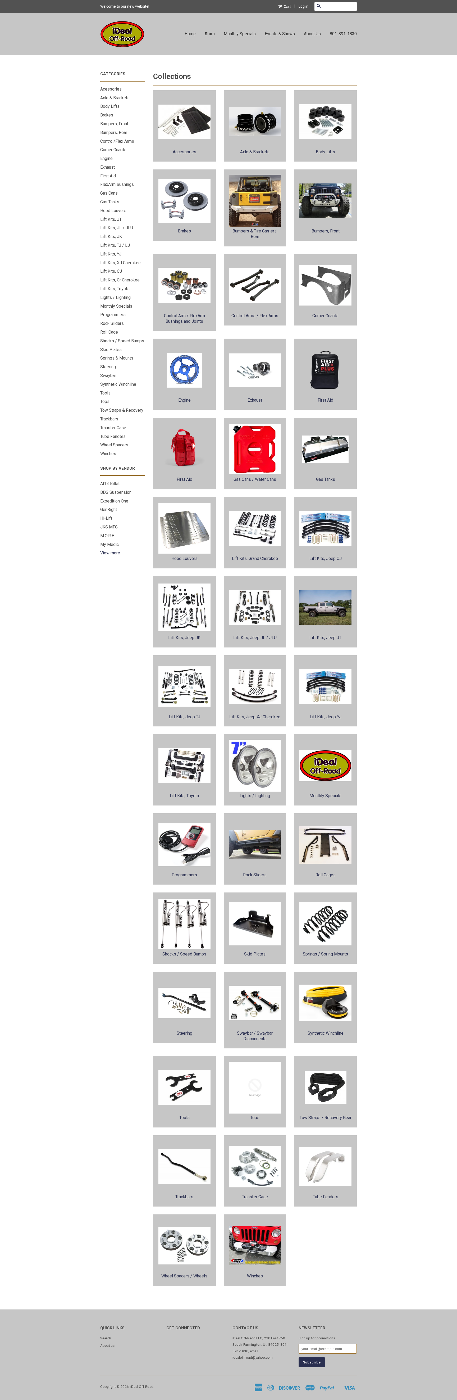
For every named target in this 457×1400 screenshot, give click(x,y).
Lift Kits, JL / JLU (116, 227)
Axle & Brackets (115, 97)
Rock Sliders (112, 323)
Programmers (113, 314)
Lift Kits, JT (111, 219)
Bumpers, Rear (113, 132)
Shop (210, 33)
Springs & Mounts (116, 358)
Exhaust (107, 167)
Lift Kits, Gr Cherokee (120, 279)
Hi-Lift (106, 518)
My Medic (109, 544)
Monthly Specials (240, 33)
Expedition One (114, 501)
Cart (287, 7)
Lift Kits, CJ (111, 271)
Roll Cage (109, 332)
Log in (303, 6)
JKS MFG (109, 527)
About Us (312, 33)
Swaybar (108, 375)
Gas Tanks (109, 201)
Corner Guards (113, 149)
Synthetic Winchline (118, 384)
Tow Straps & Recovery (121, 410)
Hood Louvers (113, 210)
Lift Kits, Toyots (115, 288)
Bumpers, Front (114, 123)
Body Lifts (110, 106)
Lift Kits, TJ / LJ (115, 245)
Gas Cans (109, 193)
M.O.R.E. (107, 535)
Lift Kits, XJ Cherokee (120, 262)
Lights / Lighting (115, 297)
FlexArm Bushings (117, 184)
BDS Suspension (115, 492)
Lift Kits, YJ (110, 254)
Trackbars (109, 418)
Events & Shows (280, 33)
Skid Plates (111, 349)
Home (190, 33)
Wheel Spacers (114, 444)
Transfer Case (113, 427)
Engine (106, 158)
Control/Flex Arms (117, 141)
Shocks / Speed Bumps (122, 340)
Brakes (106, 115)
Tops (104, 401)
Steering (108, 366)
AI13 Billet (110, 483)
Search (105, 1338)
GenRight (108, 509)
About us (107, 1345)
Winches (108, 453)
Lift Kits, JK (111, 236)
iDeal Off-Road (141, 1386)
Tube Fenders (113, 436)
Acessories (111, 89)
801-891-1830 (343, 33)
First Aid (108, 175)
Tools (105, 393)
